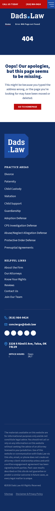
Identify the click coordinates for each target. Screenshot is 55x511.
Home (8, 24)
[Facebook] (7, 333)
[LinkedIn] (20, 333)
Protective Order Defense (19, 240)
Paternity (10, 181)
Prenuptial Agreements (18, 248)
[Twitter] (26, 333)
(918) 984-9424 (33, 4)
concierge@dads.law (22, 324)
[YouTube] (33, 333)
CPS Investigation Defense (20, 226)
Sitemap (8, 494)
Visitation (10, 196)
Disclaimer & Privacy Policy (29, 494)
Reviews (9, 285)
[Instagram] (13, 333)
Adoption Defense (15, 218)
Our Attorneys (13, 273)
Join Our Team (13, 297)
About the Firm (13, 268)
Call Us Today (10, 4)
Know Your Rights (15, 279)
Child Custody (12, 189)
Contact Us (11, 291)
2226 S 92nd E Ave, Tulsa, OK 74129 (27, 345)
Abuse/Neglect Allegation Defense (25, 233)
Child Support (13, 204)
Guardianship (12, 211)
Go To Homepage (27, 106)
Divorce (9, 174)
